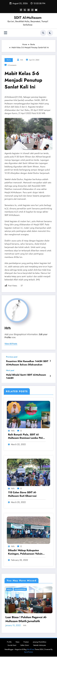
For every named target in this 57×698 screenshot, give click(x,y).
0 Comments (12, 65)
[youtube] (36, 10)
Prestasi (26, 682)
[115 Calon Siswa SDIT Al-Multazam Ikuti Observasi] (28, 472)
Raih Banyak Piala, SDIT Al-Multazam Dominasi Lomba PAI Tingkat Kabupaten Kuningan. (25, 436)
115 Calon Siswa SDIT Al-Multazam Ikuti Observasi (22, 494)
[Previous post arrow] (50, 361)
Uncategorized (37, 589)
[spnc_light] (50, 33)
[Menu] (5, 33)
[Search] (43, 33)
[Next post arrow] (50, 376)
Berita (9, 60)
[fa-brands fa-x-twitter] (24, 10)
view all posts (11, 344)
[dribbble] (28, 10)
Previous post (11, 357)
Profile (9, 682)
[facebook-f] (21, 10)
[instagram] (32, 10)
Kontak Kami (12, 685)
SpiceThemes (28, 692)
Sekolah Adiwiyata (39, 685)
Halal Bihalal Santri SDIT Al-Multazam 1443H (26, 376)
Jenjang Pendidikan (39, 682)
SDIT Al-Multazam (27, 17)
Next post (10, 370)
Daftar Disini (25, 685)
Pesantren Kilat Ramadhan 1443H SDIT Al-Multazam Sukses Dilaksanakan (27, 363)
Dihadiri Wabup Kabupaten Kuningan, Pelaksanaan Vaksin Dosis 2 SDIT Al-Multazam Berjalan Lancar (25, 552)
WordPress (30, 689)
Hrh (21, 60)
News (17, 682)
